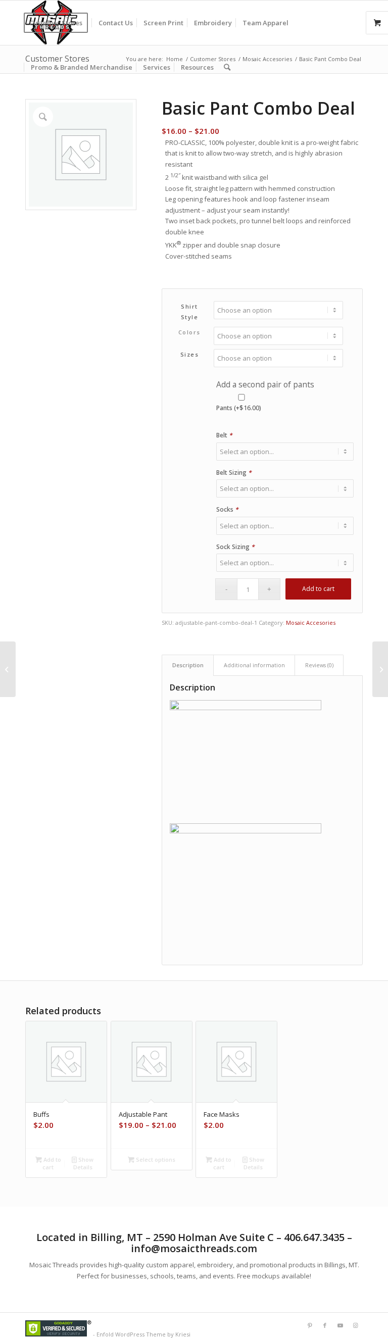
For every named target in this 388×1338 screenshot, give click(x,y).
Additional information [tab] (254, 665)
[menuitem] (59, 23)
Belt (224, 435)
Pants (238, 407)
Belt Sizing (234, 472)
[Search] (227, 67)
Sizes (189, 354)
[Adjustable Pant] (8, 669)
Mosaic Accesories (310, 622)
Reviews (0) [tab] (319, 665)
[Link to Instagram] (355, 1325)
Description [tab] (188, 665)
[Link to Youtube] (340, 1325)
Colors (189, 332)
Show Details (83, 1163)
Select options (154, 1159)
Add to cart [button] (51, 1163)
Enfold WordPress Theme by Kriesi (143, 1334)
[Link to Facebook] (324, 1325)
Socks (227, 509)
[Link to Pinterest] (309, 1325)
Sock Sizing (235, 546)
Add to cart (318, 588)
